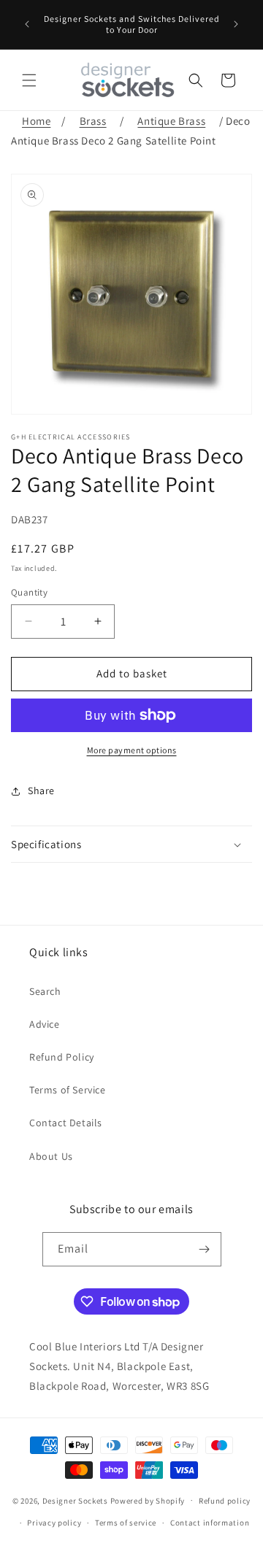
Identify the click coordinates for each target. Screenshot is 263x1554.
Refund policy (225, 1501)
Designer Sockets (75, 1500)
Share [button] (41, 790)
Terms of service (125, 1523)
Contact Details (65, 1122)
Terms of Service (67, 1089)
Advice (44, 1024)
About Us (51, 1156)
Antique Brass (171, 121)
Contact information (209, 1523)
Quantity (29, 592)
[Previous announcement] (27, 24)
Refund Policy (61, 1056)
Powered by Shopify (148, 1500)
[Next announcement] (236, 24)
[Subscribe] (204, 1249)
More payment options (132, 750)
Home (36, 121)
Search (45, 991)
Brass (93, 121)
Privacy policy (54, 1523)
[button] (29, 80)
